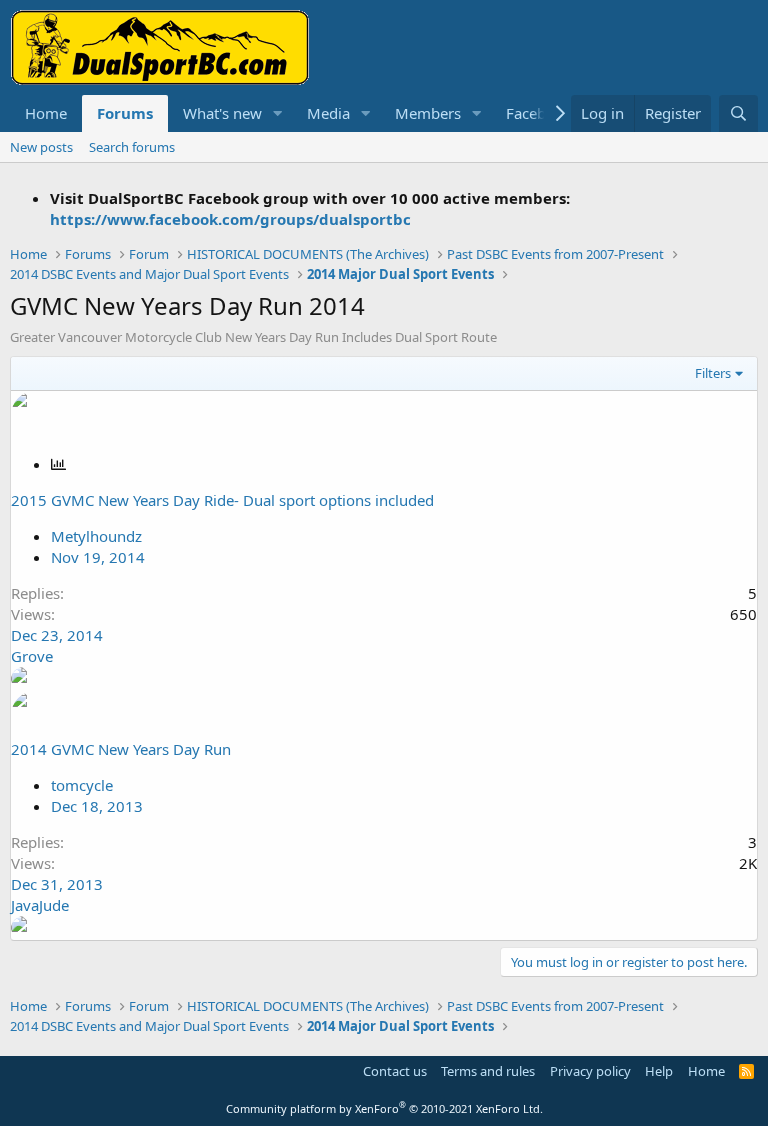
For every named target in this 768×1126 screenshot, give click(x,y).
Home (46, 113)
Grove (32, 656)
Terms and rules (488, 1071)
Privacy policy (590, 1071)
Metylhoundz (96, 536)
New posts (41, 147)
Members (428, 113)
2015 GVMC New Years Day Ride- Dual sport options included (222, 500)
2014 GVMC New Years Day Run (121, 749)
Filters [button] (713, 373)
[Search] (738, 113)
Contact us (395, 1071)
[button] (278, 113)
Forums (125, 113)
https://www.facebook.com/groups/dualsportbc (230, 219)
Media (328, 113)
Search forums (132, 147)
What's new (222, 113)
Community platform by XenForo (384, 1108)
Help (659, 1071)
